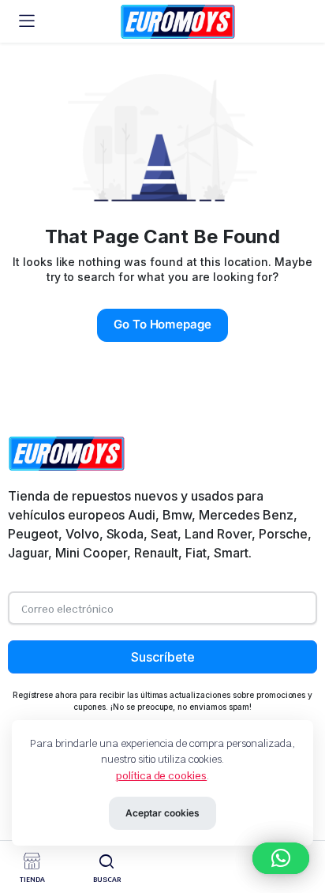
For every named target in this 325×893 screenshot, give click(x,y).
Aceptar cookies (162, 813)
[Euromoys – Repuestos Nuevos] (178, 22)
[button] (280, 858)
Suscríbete (163, 657)
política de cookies (161, 775)
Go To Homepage (163, 324)
